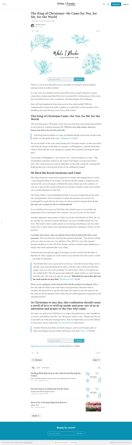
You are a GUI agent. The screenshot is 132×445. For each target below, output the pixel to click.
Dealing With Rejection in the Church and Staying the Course (56, 374)
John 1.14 (84, 330)
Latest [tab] (38, 368)
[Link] (28, 117)
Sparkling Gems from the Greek (45, 346)
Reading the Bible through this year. (43, 391)
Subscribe (116, 4)
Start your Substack (62, 442)
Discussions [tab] (45, 368)
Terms (21, 442)
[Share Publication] (108, 4)
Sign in (126, 4)
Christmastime (67, 322)
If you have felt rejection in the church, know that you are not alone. (53, 378)
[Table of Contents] (2, 222)
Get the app (73, 442)
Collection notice (28, 442)
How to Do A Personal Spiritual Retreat (49, 402)
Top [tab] (33, 368)
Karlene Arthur (40, 24)
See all (34, 416)
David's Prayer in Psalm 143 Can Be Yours (50, 389)
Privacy (16, 442)
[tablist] (40, 368)
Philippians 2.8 (67, 138)
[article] (66, 378)
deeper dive (35, 405)
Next (95, 360)
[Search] (104, 4)
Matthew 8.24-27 (67, 279)
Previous (38, 360)
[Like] (33, 31)
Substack (112, 442)
